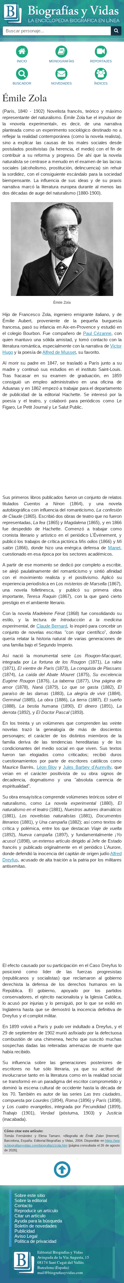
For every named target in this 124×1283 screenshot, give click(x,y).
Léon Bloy (47, 767)
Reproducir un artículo (36, 1210)
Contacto (23, 1205)
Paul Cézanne (97, 333)
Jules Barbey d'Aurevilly (87, 767)
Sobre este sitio (29, 1195)
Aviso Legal (25, 1236)
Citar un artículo (29, 1215)
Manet (114, 547)
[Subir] (62, 1176)
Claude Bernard (51, 625)
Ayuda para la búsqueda (38, 1220)
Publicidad (24, 1231)
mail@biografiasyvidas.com (60, 1272)
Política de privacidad (35, 1241)
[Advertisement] (62, 452)
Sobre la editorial (30, 1200)
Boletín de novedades (35, 1225)
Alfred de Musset (59, 352)
